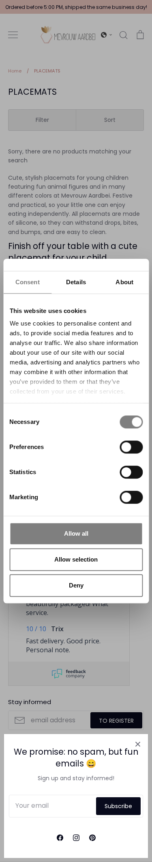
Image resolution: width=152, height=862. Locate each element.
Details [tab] (76, 282)
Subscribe (118, 806)
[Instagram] (76, 838)
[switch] (131, 447)
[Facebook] (60, 838)
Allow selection (76, 559)
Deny (76, 585)
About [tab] (124, 282)
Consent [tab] (27, 282)
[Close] (138, 744)
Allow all (76, 533)
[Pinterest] (92, 838)
